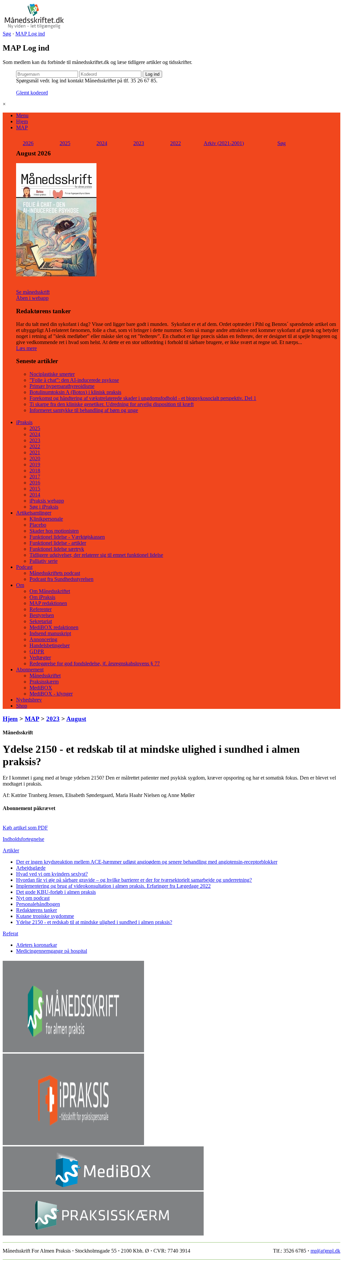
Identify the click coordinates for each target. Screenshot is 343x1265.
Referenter (40, 609)
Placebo (37, 525)
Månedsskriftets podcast (54, 573)
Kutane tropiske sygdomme (45, 916)
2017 (34, 476)
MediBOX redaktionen (53, 627)
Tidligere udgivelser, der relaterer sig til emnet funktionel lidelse (96, 555)
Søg (7, 34)
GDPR (36, 651)
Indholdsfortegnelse (23, 839)
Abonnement (30, 669)
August (76, 718)
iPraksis (24, 422)
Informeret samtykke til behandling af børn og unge (83, 410)
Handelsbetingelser (49, 645)
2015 (34, 488)
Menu (22, 115)
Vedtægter (40, 657)
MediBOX (40, 687)
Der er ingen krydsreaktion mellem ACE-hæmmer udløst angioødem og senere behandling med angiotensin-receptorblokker (146, 862)
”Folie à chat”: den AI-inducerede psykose (74, 380)
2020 (34, 458)
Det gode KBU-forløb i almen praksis (56, 892)
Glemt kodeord (32, 92)
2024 (101, 143)
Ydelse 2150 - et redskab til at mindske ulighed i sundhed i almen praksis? (94, 922)
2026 (28, 143)
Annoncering (43, 639)
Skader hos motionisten (54, 531)
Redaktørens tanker (36, 910)
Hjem (22, 121)
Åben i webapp (32, 298)
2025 (65, 143)
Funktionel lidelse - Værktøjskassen (67, 537)
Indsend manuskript (50, 633)
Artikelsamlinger (33, 513)
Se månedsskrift (33, 292)
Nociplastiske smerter (52, 374)
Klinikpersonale (46, 519)
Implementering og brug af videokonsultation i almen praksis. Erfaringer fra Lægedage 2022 (113, 886)
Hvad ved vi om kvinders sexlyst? (52, 874)
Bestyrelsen (41, 615)
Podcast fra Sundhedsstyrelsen (61, 579)
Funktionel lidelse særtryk (56, 549)
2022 (175, 143)
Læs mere (26, 348)
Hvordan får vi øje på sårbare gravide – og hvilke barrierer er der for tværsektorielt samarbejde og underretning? (134, 880)
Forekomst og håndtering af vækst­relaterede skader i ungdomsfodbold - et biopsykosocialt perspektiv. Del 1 (142, 398)
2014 (34, 494)
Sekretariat (40, 621)
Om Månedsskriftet (49, 591)
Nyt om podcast (33, 898)
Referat (10, 933)
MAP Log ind (30, 34)
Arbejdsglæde (31, 868)
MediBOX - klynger (51, 693)
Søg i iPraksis (43, 507)
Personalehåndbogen (38, 904)
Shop (21, 706)
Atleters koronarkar (36, 945)
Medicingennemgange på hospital (51, 951)
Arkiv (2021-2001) (224, 143)
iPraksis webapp (46, 501)
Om (20, 585)
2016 (34, 482)
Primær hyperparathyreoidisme (61, 386)
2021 (34, 452)
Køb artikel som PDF (25, 827)
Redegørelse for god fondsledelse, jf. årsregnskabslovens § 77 (94, 663)
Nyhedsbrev (29, 700)
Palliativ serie (43, 561)
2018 (34, 470)
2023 (138, 143)
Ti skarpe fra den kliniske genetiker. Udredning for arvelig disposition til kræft (111, 404)
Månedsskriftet (45, 675)
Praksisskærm (44, 681)
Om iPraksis (42, 597)
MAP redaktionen (48, 603)
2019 (34, 464)
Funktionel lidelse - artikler (57, 543)
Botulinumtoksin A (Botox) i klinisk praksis (75, 392)
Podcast (24, 567)
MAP (22, 127)
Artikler (11, 850)
